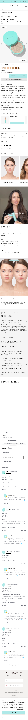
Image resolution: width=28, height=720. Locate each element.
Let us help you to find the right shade (13, 79)
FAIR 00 (2, 68)
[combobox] (7, 685)
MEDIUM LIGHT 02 (8, 68)
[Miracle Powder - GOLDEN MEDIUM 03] (7, 417)
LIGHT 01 (5, 68)
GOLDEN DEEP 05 (16, 68)
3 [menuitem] (15, 665)
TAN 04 (13, 68)
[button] (5, 487)
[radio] (12, 440)
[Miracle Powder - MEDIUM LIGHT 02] (5, 417)
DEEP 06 (18, 68)
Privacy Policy (20, 709)
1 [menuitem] (12, 665)
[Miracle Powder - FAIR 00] (2, 417)
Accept (14, 712)
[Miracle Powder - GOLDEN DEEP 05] (10, 417)
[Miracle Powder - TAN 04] (9, 417)
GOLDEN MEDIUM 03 (10, 68)
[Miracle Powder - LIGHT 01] (3, 417)
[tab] (4, 449)
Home (2, 12)
